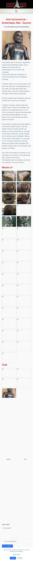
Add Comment (7, 528)
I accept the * (10, 541)
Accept (12, 558)
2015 (5, 27)
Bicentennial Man (12, 27)
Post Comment (7, 546)
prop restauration (23, 27)
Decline (20, 558)
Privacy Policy (16, 554)
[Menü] (16, 11)
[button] (9, 176)
